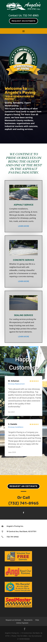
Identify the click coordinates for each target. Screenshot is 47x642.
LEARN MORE (23, 226)
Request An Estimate (23, 20)
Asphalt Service (23, 204)
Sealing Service (23, 315)
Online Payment (22, 623)
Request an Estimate (23, 486)
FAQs (37, 620)
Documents (28, 620)
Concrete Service (23, 260)
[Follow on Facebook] (23, 512)
